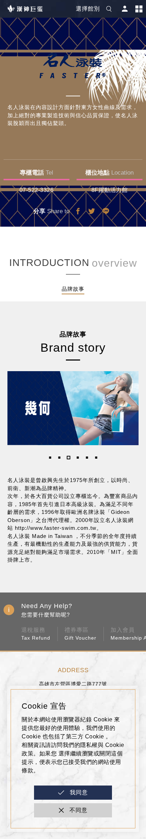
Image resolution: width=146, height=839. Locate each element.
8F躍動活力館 (109, 190)
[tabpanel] (73, 408)
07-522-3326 (36, 190)
